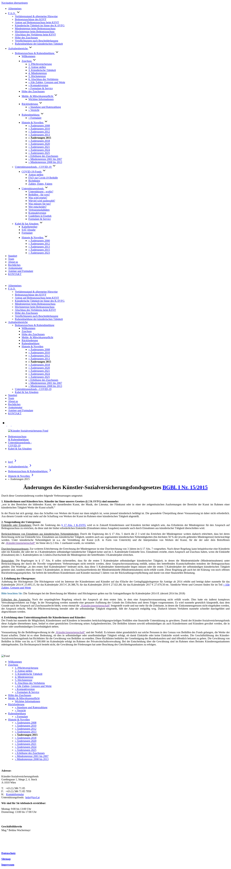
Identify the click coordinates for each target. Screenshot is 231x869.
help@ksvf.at (32, 797)
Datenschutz (8, 853)
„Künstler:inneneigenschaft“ (20, 543)
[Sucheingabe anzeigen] (4, 425)
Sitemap (6, 858)
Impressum (7, 864)
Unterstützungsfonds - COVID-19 (20, 444)
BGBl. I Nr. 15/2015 (185, 487)
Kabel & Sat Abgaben (20, 448)
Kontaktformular (15, 794)
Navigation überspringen (14, 2)
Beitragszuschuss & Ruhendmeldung (18, 438)
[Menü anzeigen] (11, 425)
